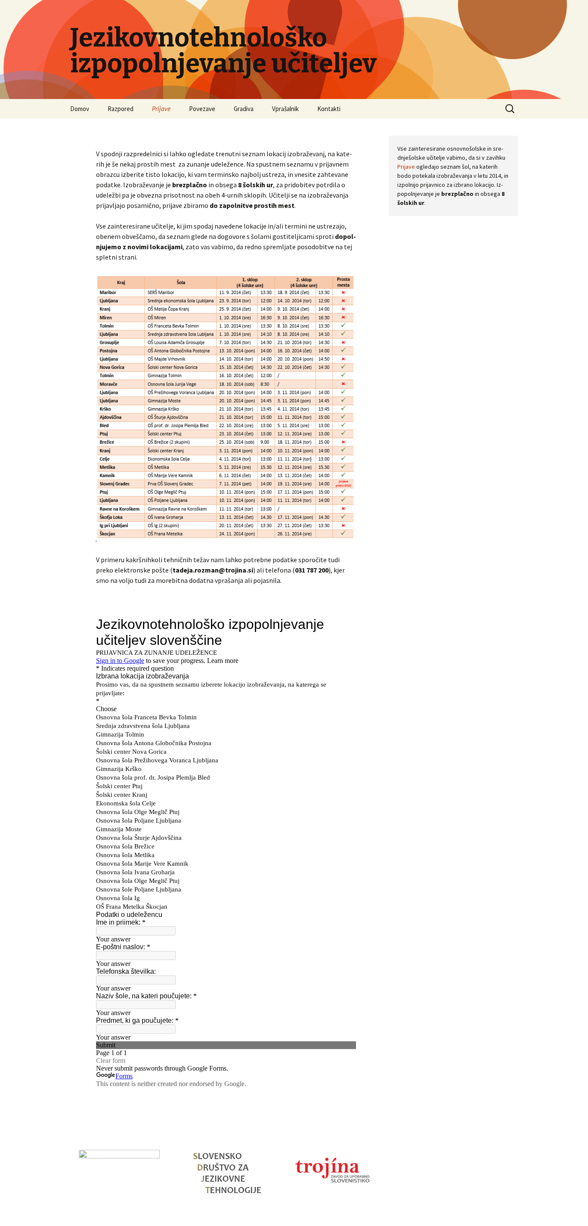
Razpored (120, 109)
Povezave (202, 109)
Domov (79, 109)
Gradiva (244, 109)
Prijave (161, 109)
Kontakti (328, 109)
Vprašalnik (285, 109)
